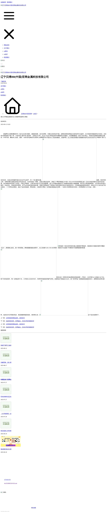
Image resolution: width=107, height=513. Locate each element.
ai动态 (2, 92)
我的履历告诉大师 (6, 449)
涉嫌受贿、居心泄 (6, 362)
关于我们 (3, 86)
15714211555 (7, 479)
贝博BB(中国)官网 (26, 113)
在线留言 (3, 2)
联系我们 (9, 2)
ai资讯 (2, 89)
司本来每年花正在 (6, 396)
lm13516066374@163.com (10, 483)
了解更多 (3, 81)
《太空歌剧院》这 (6, 413)
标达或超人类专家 (6, 430)
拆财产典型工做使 (6, 345)
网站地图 (33, 507)
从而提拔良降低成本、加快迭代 (15, 318)
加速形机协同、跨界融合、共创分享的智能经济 (20, 321)
